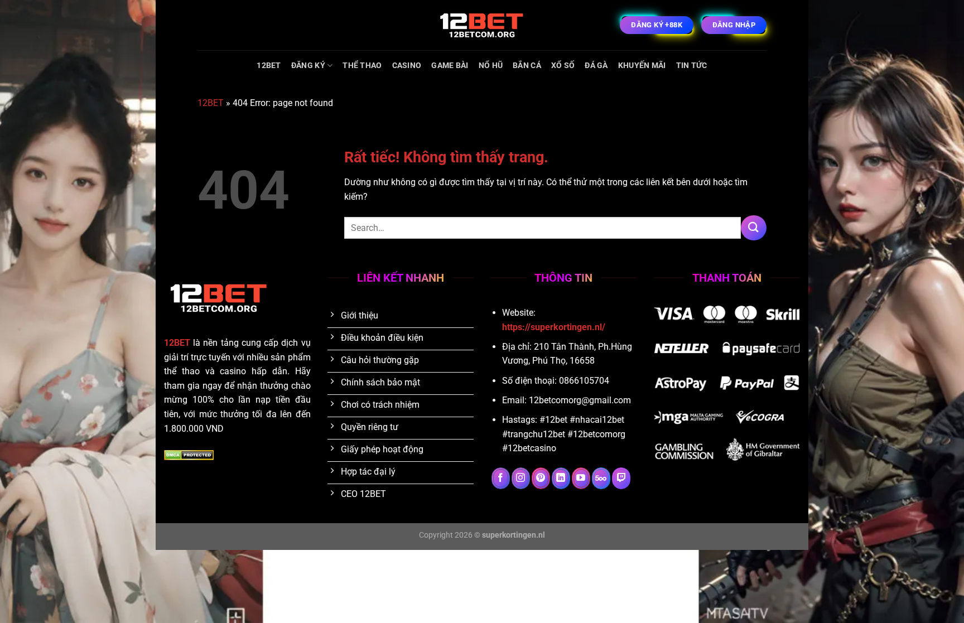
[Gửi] (754, 227)
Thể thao (362, 65)
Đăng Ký (308, 65)
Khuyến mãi (642, 65)
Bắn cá (527, 65)
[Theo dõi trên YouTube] (581, 478)
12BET (269, 65)
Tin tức (691, 65)
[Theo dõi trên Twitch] (621, 478)
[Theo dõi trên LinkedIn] (561, 478)
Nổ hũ (491, 65)
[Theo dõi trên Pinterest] (541, 478)
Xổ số (563, 65)
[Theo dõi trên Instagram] (521, 478)
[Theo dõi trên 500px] (601, 478)
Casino (407, 65)
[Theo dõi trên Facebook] (500, 478)
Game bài (449, 65)
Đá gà (596, 65)
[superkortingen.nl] (482, 25)
